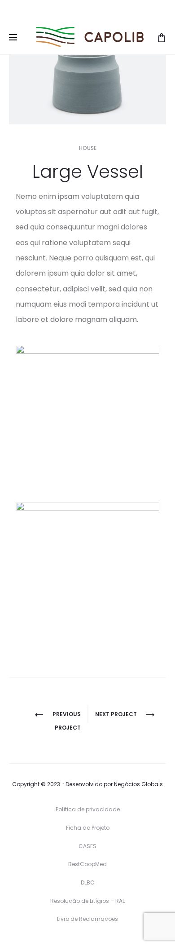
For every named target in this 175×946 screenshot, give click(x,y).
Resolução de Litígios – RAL (87, 901)
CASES (87, 846)
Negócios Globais (138, 784)
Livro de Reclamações (87, 919)
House (87, 148)
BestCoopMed (87, 864)
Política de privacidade (88, 809)
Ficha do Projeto (87, 828)
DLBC (88, 882)
